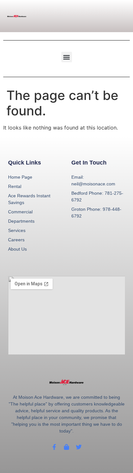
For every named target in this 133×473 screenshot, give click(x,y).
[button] (66, 57)
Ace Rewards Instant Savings (29, 199)
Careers (16, 239)
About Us (17, 249)
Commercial (20, 211)
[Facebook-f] (54, 447)
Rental (14, 186)
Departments (21, 221)
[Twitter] (79, 447)
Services (17, 230)
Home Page (20, 177)
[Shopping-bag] (66, 447)
